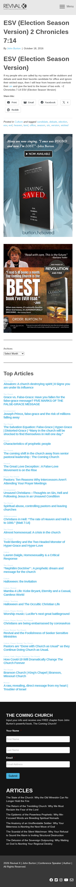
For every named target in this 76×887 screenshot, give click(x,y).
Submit (12, 775)
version (55, 125)
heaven (18, 125)
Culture (19, 121)
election (63, 121)
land (26, 125)
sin (10, 86)
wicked (64, 125)
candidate (42, 121)
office (33, 125)
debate (53, 121)
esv (5, 125)
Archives (8, 348)
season (41, 125)
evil (10, 125)
